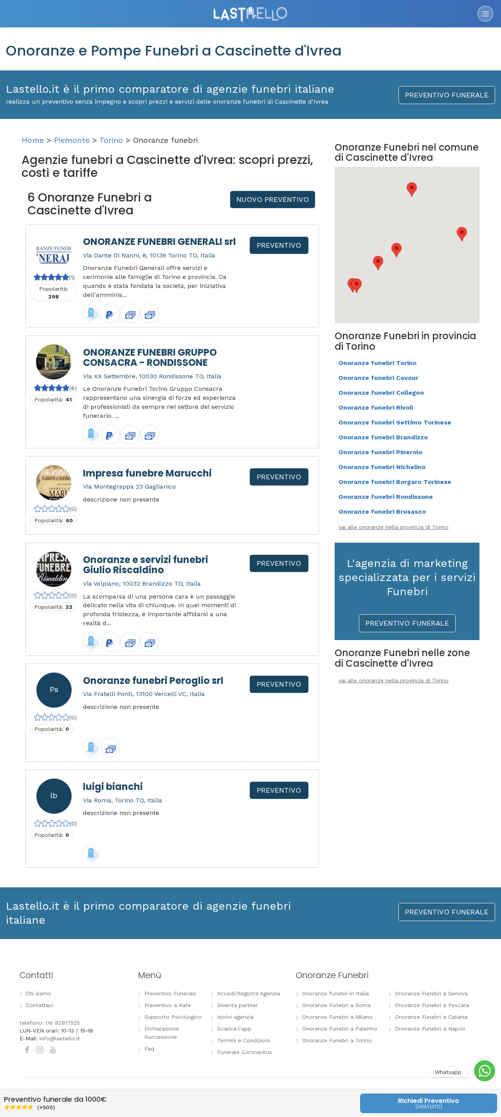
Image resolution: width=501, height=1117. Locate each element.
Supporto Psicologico (173, 1017)
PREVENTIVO (279, 245)
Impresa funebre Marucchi (147, 473)
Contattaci (39, 1005)
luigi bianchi (113, 786)
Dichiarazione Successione (161, 1032)
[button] (396, 250)
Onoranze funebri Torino (377, 363)
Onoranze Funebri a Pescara (432, 1005)
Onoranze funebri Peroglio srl (153, 680)
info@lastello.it (60, 1038)
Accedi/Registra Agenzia (248, 993)
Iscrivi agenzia (235, 1017)
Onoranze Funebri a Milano (337, 1017)
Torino (111, 140)
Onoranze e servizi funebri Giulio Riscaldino (145, 564)
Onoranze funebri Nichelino (382, 467)
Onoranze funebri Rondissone (386, 496)
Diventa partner (237, 1005)
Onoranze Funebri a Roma (336, 1005)
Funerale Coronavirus (244, 1052)
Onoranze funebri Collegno (381, 392)
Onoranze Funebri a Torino (337, 1040)
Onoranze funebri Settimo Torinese (395, 422)
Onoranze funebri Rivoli (376, 407)
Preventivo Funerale (170, 993)
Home (33, 140)
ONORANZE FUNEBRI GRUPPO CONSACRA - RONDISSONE (150, 357)
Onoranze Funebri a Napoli (430, 1028)
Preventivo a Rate (167, 1005)
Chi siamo (38, 993)
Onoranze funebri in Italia (335, 993)
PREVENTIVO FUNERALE (446, 95)
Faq (149, 1048)
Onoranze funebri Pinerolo (380, 452)
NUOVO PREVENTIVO (272, 199)
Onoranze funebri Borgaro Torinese (395, 482)
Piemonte (72, 140)
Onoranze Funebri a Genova (431, 993)
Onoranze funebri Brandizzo (383, 437)
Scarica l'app (234, 1028)
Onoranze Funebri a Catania (431, 1017)
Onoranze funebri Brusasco (382, 511)
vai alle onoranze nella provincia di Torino (394, 527)
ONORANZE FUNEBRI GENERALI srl (159, 241)
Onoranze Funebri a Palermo (339, 1028)
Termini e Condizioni (243, 1040)
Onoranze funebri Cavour (378, 377)
